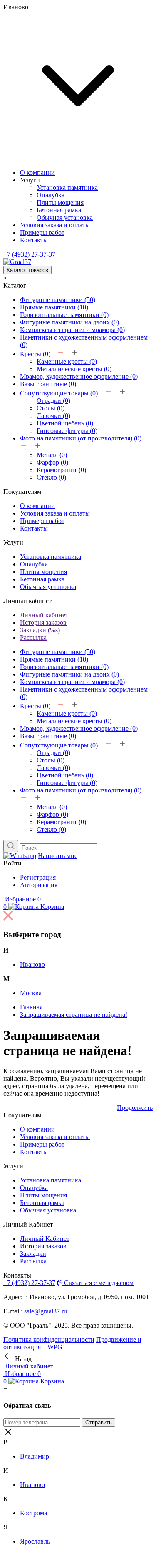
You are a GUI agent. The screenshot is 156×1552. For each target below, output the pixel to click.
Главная (31, 1007)
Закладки (33, 1253)
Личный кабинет (44, 615)
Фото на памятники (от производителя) (80, 438)
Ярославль (35, 1541)
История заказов (43, 622)
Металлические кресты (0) (74, 368)
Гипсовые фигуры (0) (67, 430)
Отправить (98, 1422)
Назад (22, 1358)
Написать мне (57, 855)
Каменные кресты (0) (67, 361)
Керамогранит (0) (61, 469)
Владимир (34, 1456)
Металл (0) (52, 454)
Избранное (22, 899)
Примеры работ (42, 232)
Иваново (32, 964)
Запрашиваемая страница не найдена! (73, 1014)
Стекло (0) (51, 477)
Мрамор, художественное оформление (79, 376)
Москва (31, 992)
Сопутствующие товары (59, 393)
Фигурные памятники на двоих (69, 322)
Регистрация (38, 877)
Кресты (35, 353)
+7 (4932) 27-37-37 (29, 254)
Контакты (34, 240)
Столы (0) (50, 408)
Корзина (33, 906)
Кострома (33, 1513)
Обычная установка (65, 217)
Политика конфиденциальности (48, 1339)
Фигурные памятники (57, 299)
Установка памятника (67, 187)
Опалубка (50, 195)
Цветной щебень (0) (65, 423)
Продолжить (135, 1107)
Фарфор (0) (52, 462)
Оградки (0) (53, 400)
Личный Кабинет (44, 1238)
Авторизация (38, 884)
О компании (37, 172)
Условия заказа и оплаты (55, 225)
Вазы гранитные (48, 383)
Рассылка (33, 637)
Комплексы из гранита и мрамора (72, 329)
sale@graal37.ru (45, 1311)
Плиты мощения (60, 202)
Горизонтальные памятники (64, 314)
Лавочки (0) (53, 415)
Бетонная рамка (59, 210)
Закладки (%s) (40, 630)
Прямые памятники (54, 307)
